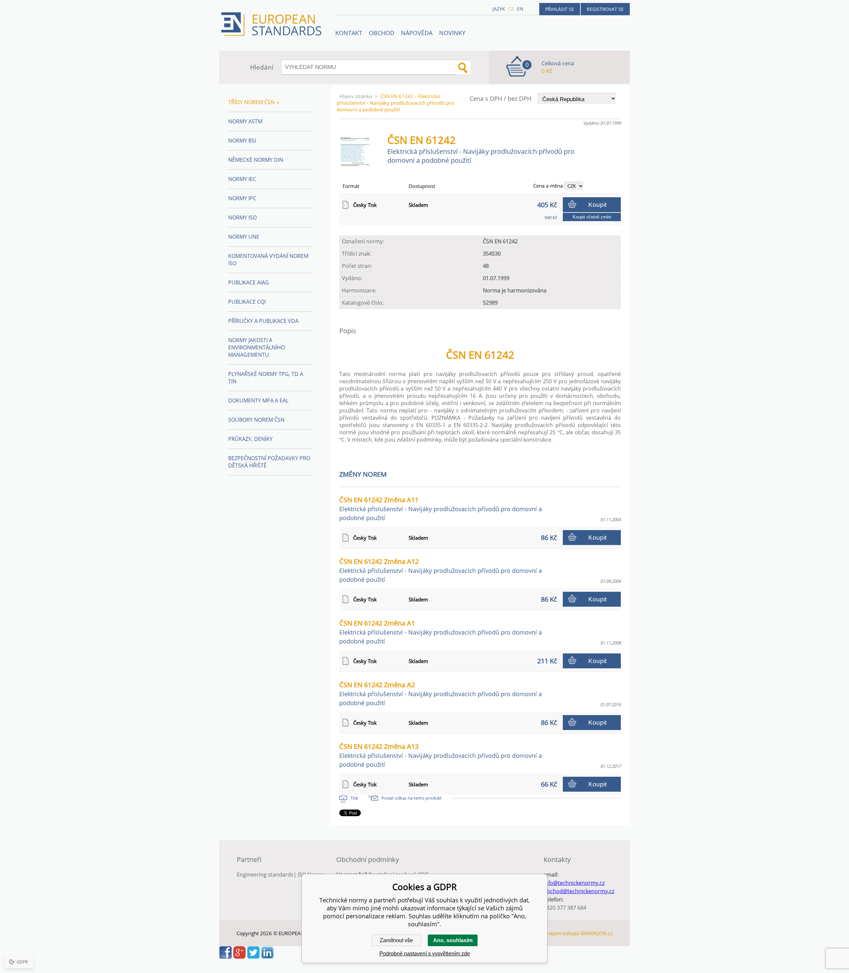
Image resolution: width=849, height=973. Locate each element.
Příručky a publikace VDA (263, 321)
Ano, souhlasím (453, 940)
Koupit (597, 204)
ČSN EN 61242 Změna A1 (440, 632)
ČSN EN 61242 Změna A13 (440, 755)
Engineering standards (265, 874)
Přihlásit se (559, 9)
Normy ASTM (245, 121)
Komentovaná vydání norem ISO (268, 259)
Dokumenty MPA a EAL (258, 400)
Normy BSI (242, 140)
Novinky (452, 33)
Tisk (354, 798)
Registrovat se (605, 9)
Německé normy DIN (255, 159)
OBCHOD (381, 33)
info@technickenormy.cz (574, 882)
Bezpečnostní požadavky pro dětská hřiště (269, 462)
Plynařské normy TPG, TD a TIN (265, 377)
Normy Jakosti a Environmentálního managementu (256, 347)
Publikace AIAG (248, 282)
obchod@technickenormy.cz (579, 891)
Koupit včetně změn (592, 216)
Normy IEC (242, 179)
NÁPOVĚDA (416, 33)
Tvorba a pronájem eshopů (548, 933)
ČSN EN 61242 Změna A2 (440, 693)
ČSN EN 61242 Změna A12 (440, 570)
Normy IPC (242, 198)
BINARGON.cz (597, 933)
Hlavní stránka (355, 96)
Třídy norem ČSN (251, 102)
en (520, 9)
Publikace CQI (247, 301)
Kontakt (348, 33)
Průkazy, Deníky (250, 439)
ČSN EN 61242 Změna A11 (440, 508)
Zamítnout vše (396, 940)
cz (511, 9)
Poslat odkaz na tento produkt (411, 798)
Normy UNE (243, 236)
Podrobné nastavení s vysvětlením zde (424, 953)
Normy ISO (242, 217)
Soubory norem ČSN (256, 419)
